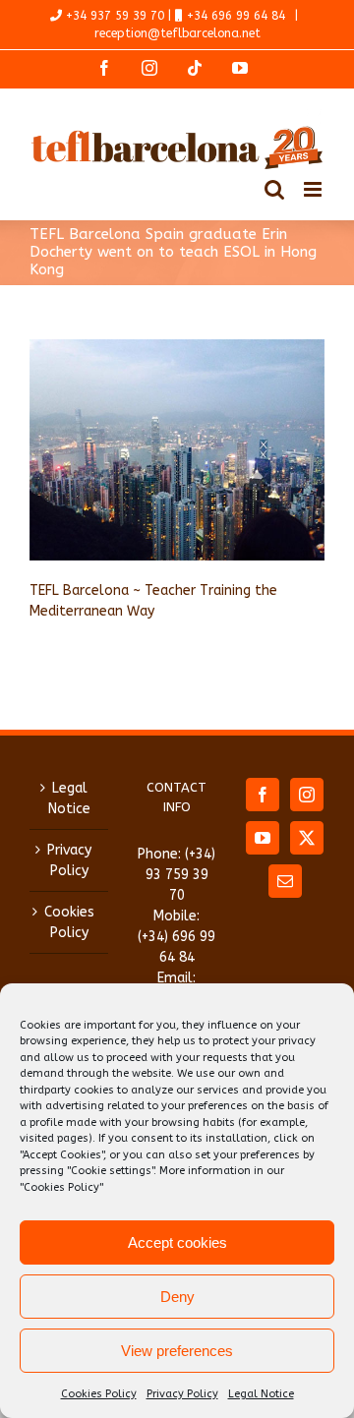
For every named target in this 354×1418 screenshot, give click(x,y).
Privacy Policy (182, 1394)
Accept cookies (177, 1242)
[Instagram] (307, 794)
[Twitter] (307, 838)
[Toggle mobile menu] (314, 189)
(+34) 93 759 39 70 (181, 875)
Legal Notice (261, 1394)
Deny (177, 1296)
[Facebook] (262, 794)
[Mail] (285, 881)
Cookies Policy (99, 1394)
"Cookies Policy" (61, 1187)
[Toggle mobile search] (274, 189)
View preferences (177, 1350)
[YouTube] (262, 838)
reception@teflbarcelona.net (177, 33)
